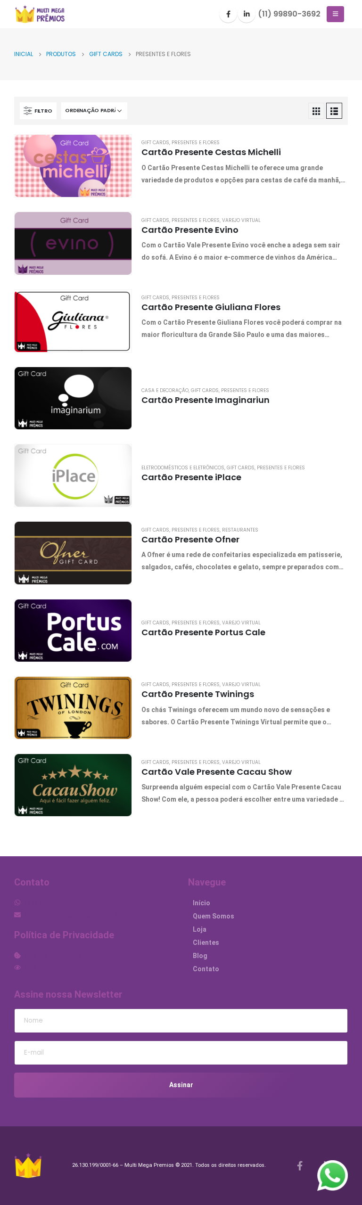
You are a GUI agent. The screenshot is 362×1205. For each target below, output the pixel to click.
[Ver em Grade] (316, 111)
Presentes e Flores (196, 142)
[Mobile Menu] (335, 14)
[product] (73, 166)
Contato (206, 969)
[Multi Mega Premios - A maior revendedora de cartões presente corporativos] (40, 14)
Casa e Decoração (165, 390)
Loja (199, 929)
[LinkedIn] (246, 14)
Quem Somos (213, 916)
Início (201, 903)
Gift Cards (155, 142)
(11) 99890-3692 (289, 13)
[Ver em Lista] (334, 111)
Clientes (206, 942)
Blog (200, 955)
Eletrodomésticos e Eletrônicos (182, 467)
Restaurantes (240, 529)
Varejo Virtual (241, 220)
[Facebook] (228, 14)
